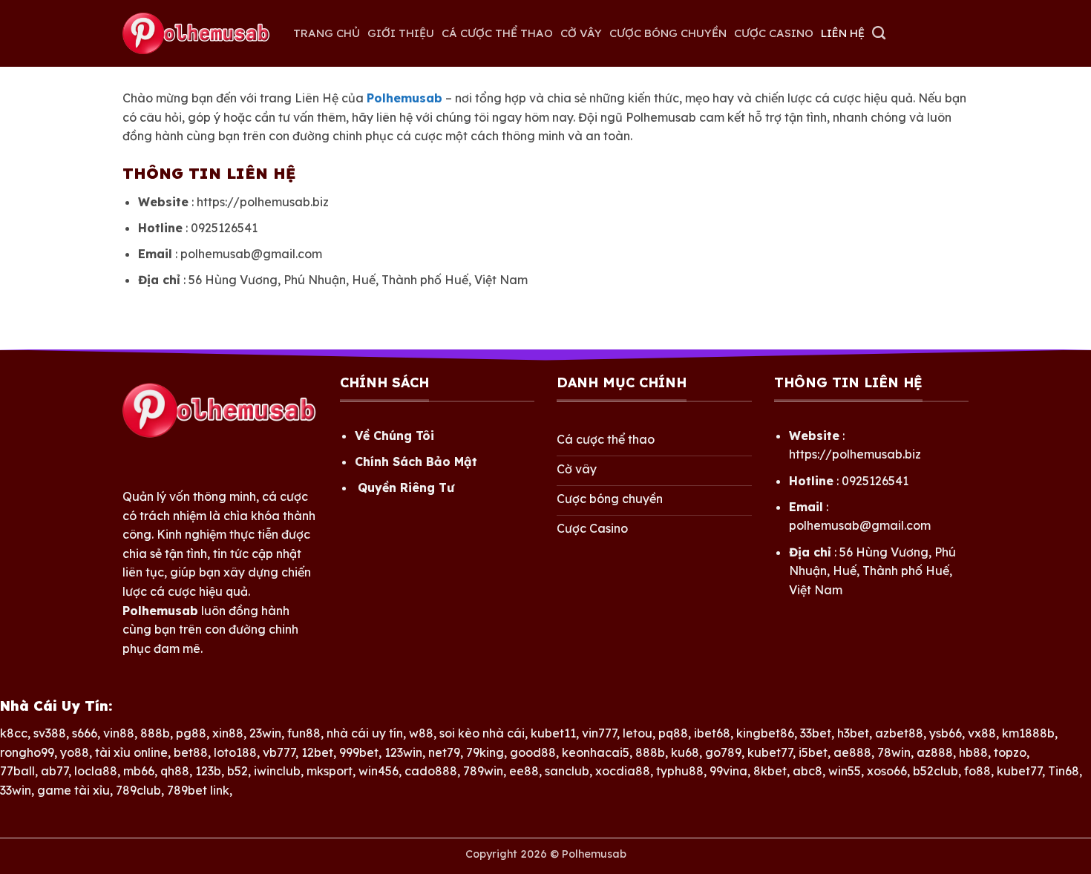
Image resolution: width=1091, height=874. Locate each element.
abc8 (807, 770)
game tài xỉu (73, 790)
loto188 (235, 752)
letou (637, 733)
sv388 (49, 733)
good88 (533, 752)
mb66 (138, 770)
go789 (723, 752)
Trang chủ (326, 33)
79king (485, 752)
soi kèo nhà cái (482, 733)
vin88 (118, 733)
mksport (330, 770)
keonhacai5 (595, 752)
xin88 (227, 733)
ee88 (524, 770)
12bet (317, 752)
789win (483, 770)
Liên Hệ (843, 33)
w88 (421, 733)
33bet (815, 733)
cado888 (430, 770)
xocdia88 (622, 770)
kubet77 (770, 752)
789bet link (198, 790)
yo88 (74, 752)
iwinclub (277, 770)
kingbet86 (765, 733)
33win (15, 790)
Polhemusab (594, 854)
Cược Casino (773, 33)
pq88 (673, 733)
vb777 (279, 752)
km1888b (1028, 733)
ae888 (852, 752)
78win (894, 752)
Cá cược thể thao (497, 33)
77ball (17, 770)
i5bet (813, 752)
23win (265, 733)
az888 (935, 752)
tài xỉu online (131, 752)
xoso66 (887, 770)
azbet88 (899, 733)
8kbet (770, 770)
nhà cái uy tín (365, 733)
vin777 (599, 733)
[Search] (878, 33)
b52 (237, 770)
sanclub (567, 770)
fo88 (977, 770)
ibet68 (712, 733)
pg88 (191, 733)
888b (155, 733)
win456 (378, 770)
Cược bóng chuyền (668, 33)
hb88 (973, 752)
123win (403, 752)
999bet (359, 752)
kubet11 (553, 733)
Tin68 (1063, 770)
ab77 (54, 770)
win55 (844, 770)
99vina (728, 770)
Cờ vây (581, 33)
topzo (1010, 752)
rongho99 (27, 752)
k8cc (13, 733)
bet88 (191, 752)
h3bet (853, 733)
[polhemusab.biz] (196, 33)
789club (138, 790)
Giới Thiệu (400, 33)
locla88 (95, 770)
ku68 (685, 752)
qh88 (174, 770)
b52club (935, 770)
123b (208, 770)
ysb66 (945, 733)
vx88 (982, 733)
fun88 (304, 733)
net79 (444, 752)
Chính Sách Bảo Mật (416, 461)
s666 (84, 733)
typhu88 (680, 770)
